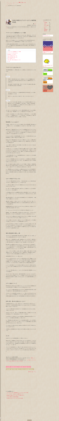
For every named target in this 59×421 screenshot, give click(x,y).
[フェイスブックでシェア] (20, 2)
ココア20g (28, 359)
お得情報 (45, 22)
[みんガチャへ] (48, 80)
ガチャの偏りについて (11, 58)
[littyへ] (48, 88)
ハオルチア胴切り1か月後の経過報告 (12, 396)
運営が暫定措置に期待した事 (12, 57)
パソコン (45, 26)
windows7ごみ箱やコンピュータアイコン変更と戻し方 (15, 395)
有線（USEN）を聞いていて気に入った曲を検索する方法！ (22, 369)
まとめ (9, 61)
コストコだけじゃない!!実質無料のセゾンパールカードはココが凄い (18, 392)
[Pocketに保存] (24, 2)
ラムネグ (12, 3)
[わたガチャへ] (48, 71)
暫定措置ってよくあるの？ (12, 54)
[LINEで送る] (25, 2)
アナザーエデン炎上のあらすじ (13, 52)
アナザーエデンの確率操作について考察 (14, 51)
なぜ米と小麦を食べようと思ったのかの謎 (15, 360)
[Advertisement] (29, 12)
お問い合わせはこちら (46, 35)
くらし (35, 23)
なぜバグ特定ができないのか (12, 55)
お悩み (45, 23)
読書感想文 (46, 29)
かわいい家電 (46, 25)
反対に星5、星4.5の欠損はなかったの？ (14, 59)
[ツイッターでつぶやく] (19, 2)
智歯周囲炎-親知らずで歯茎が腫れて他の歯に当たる (20, 366)
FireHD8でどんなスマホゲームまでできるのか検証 (15, 398)
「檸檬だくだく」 (33, 357)
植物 (45, 28)
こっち (7, 27)
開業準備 (45, 30)
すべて (44, 21)
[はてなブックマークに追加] (22, 2)
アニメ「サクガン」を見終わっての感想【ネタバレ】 (15, 393)
